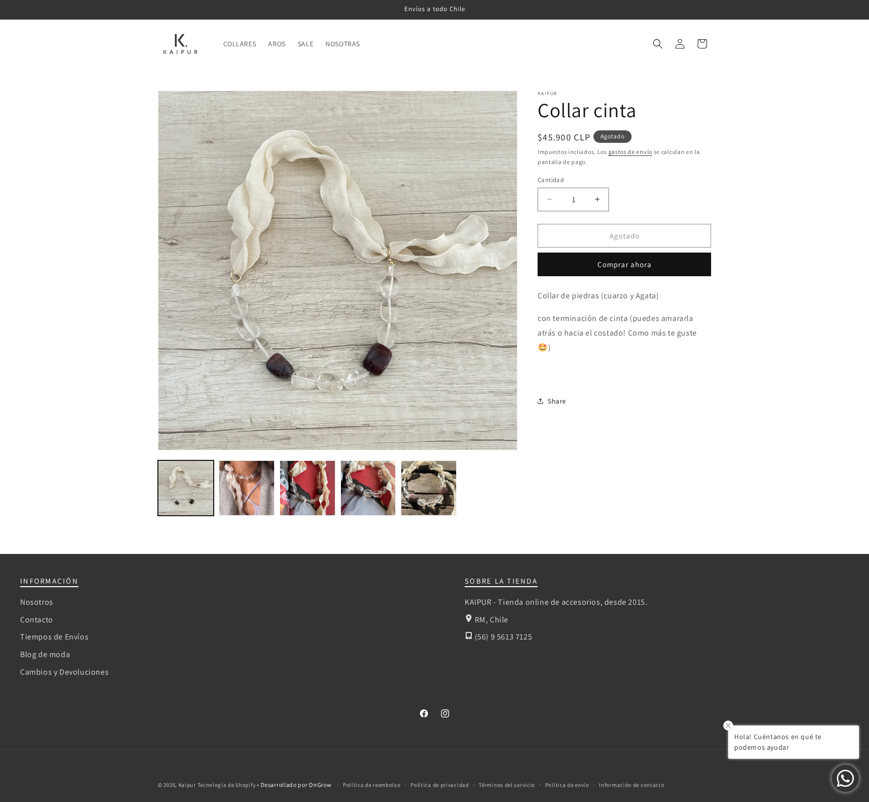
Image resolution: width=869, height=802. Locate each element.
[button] (658, 44)
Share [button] (557, 400)
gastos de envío (631, 151)
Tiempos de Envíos (54, 636)
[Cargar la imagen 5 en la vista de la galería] (429, 488)
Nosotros (36, 602)
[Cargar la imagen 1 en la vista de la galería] (186, 488)
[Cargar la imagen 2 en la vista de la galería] (247, 488)
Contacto (36, 619)
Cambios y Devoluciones (64, 672)
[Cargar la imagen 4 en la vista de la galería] (368, 488)
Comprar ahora (624, 264)
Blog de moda (45, 654)
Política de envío (567, 784)
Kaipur (187, 784)
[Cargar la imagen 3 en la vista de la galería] (307, 488)
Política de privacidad (439, 784)
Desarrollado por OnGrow (296, 784)
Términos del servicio (507, 784)
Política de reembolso (372, 784)
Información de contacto (631, 784)
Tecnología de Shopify (227, 784)
